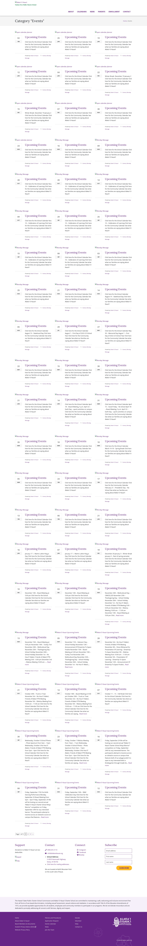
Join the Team (49, 930)
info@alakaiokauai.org (55, 853)
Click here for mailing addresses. (58, 864)
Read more (120, 615)
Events (44, 55)
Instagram (82, 850)
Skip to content (0, 16)
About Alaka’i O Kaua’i (22, 921)
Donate (77, 918)
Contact (126, 12)
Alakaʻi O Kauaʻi (34, 55)
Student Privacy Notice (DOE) (24, 927)
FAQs (76, 924)
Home (125, 21)
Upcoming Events (35, 37)
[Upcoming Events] (23, 32)
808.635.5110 (52, 850)
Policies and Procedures (53, 918)
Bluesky (81, 855)
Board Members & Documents (25, 924)
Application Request (51, 921)
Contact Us (78, 927)
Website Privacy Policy (22, 930)
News (92, 12)
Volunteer (78, 921)
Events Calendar (50, 924)
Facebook (82, 852)
